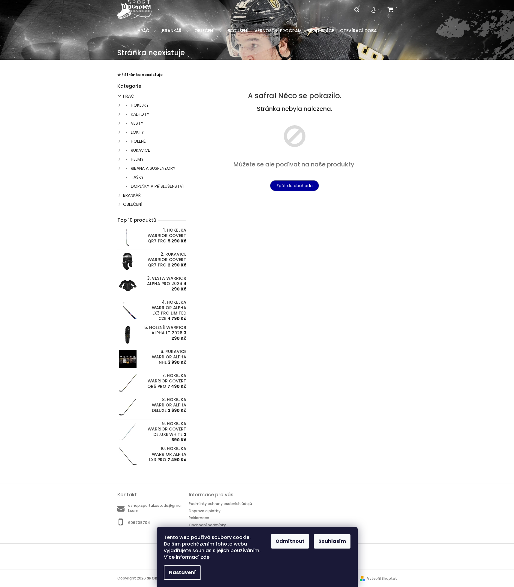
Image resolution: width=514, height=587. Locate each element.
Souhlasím (332, 541)
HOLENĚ (138, 141)
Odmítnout (290, 541)
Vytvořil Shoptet (382, 578)
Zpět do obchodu (294, 186)
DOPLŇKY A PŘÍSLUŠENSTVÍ (157, 186)
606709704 (139, 522)
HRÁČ (128, 96)
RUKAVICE (140, 150)
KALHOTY (139, 114)
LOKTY (137, 132)
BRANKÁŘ (132, 195)
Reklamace (199, 517)
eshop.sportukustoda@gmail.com (155, 508)
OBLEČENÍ (132, 204)
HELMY (137, 159)
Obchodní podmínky (207, 525)
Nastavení (182, 572)
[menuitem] (146, 31)
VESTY (136, 123)
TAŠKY (137, 177)
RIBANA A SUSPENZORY (153, 168)
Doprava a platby (205, 510)
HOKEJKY (139, 105)
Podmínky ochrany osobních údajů (220, 503)
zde (205, 557)
